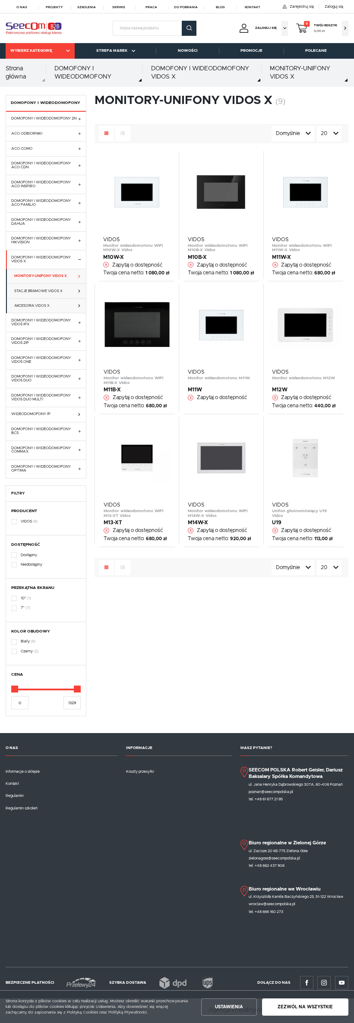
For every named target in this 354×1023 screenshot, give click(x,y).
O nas (21, 7)
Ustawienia (229, 1007)
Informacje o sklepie (23, 772)
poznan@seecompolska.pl (271, 792)
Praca (151, 7)
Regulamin (15, 796)
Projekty (54, 7)
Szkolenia (86, 7)
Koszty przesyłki (140, 772)
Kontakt (252, 7)
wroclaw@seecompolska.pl (272, 904)
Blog (220, 7)
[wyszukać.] (189, 28)
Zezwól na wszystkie (305, 1007)
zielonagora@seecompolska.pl (274, 858)
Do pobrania (186, 7)
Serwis (118, 7)
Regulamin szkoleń (22, 808)
